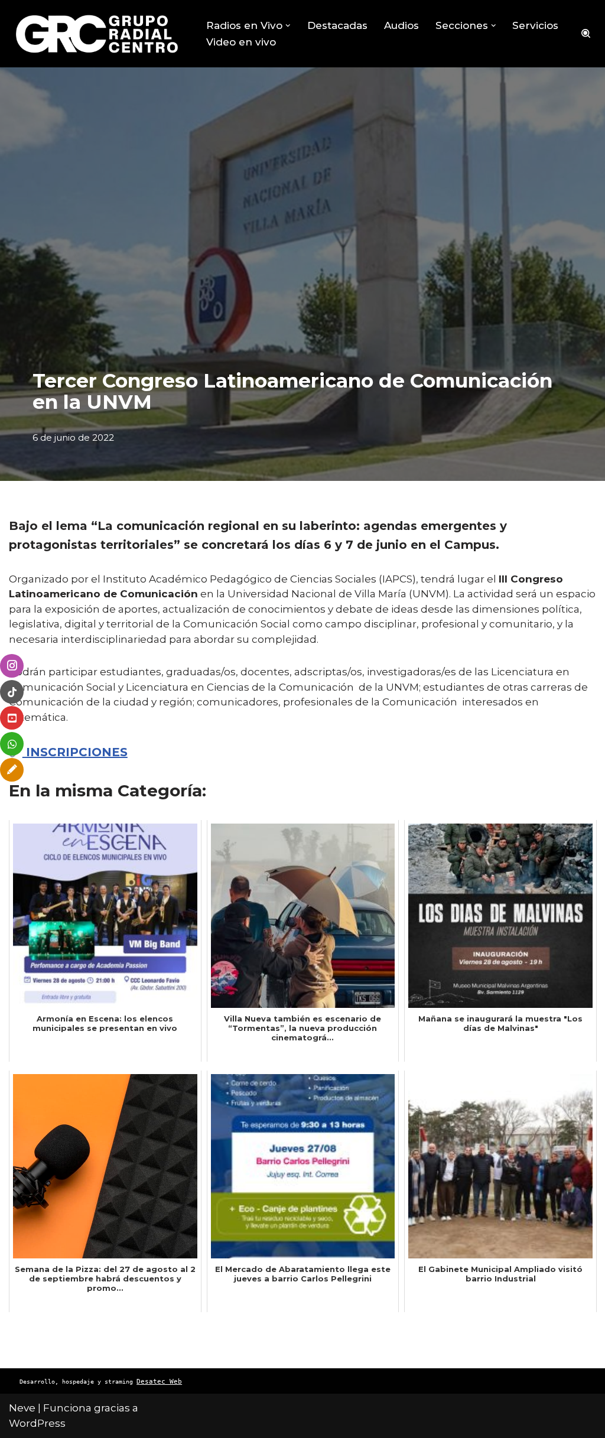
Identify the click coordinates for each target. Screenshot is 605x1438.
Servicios (535, 25)
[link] (68, 752)
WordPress (37, 1423)
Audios (401, 25)
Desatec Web (159, 1381)
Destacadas (337, 25)
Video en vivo (241, 42)
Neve (22, 1408)
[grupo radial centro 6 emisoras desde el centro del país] (97, 34)
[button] (288, 25)
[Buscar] (585, 33)
